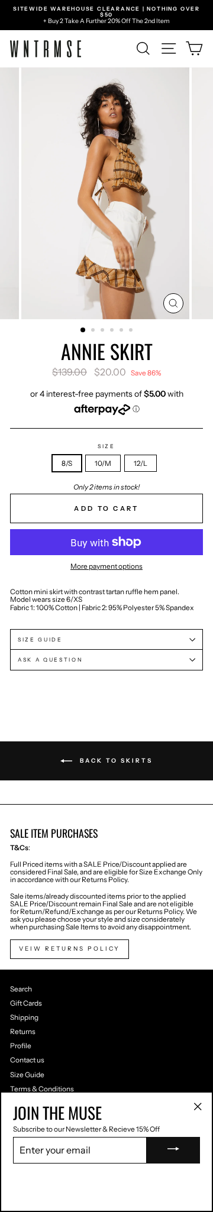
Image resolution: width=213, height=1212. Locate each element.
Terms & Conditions (42, 1088)
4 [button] (113, 331)
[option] (106, 15)
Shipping (24, 1017)
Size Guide (27, 1074)
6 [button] (132, 331)
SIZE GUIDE (40, 639)
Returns (23, 1031)
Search (21, 988)
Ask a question (50, 659)
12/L (140, 463)
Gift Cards (26, 1003)
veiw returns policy (69, 948)
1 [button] (83, 330)
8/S (67, 463)
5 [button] (122, 331)
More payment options (106, 566)
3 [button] (103, 331)
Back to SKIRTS (115, 760)
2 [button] (94, 331)
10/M (103, 463)
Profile (20, 1045)
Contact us (27, 1059)
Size (106, 446)
